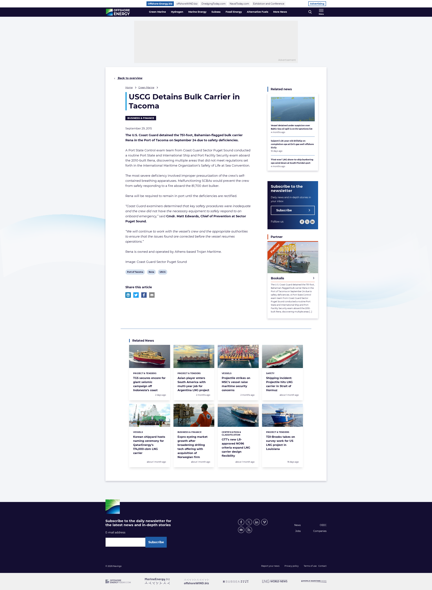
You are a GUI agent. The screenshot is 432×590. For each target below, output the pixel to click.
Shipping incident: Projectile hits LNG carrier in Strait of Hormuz (279, 384)
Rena (151, 273)
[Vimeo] (264, 522)
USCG (162, 273)
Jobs (298, 531)
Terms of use (310, 566)
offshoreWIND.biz (187, 3)
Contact (322, 566)
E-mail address (115, 532)
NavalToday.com (239, 3)
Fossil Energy (234, 11)
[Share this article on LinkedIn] (128, 295)
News (297, 525)
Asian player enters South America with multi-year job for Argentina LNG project (193, 384)
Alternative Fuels (257, 11)
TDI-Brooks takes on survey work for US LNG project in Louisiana (280, 443)
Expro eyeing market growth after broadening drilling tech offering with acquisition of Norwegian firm (193, 447)
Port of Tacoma (135, 273)
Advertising (317, 3)
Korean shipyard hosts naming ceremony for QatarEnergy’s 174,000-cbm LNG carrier (149, 445)
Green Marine (157, 11)
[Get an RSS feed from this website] (249, 530)
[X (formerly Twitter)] (249, 522)
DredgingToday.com (213, 3)
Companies (320, 531)
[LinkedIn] (312, 221)
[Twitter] (307, 221)
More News (280, 11)
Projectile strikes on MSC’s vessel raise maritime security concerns (236, 384)
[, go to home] (118, 12)
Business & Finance (140, 118)
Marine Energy (197, 11)
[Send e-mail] (241, 530)
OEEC (323, 525)
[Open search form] (310, 12)
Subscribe (284, 210)
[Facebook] (302, 221)
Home (129, 87)
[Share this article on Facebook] (144, 295)
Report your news (270, 566)
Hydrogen (177, 11)
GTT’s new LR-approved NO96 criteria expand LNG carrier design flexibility (236, 447)
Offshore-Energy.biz (160, 3)
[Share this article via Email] (152, 295)
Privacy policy (292, 566)
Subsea (216, 11)
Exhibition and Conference (268, 3)
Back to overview (129, 78)
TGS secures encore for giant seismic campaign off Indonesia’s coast (149, 384)
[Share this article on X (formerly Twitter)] (136, 295)
